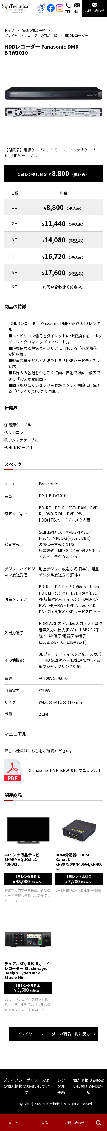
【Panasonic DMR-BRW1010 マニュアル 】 (64, 770)
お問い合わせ (75, 1122)
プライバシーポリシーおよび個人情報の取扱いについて (26, 1086)
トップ (9, 30)
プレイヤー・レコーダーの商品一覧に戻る (53, 1033)
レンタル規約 (61, 1086)
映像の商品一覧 (33, 30)
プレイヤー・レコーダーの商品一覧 (30, 35)
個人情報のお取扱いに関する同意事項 (88, 1086)
